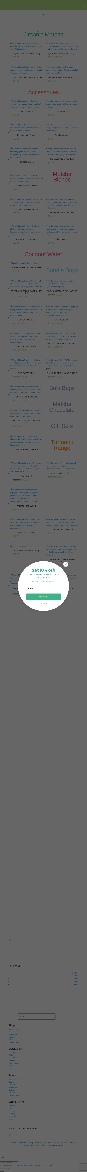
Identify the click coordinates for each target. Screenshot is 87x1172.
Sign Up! (43, 596)
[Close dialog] (66, 564)
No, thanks (43, 603)
